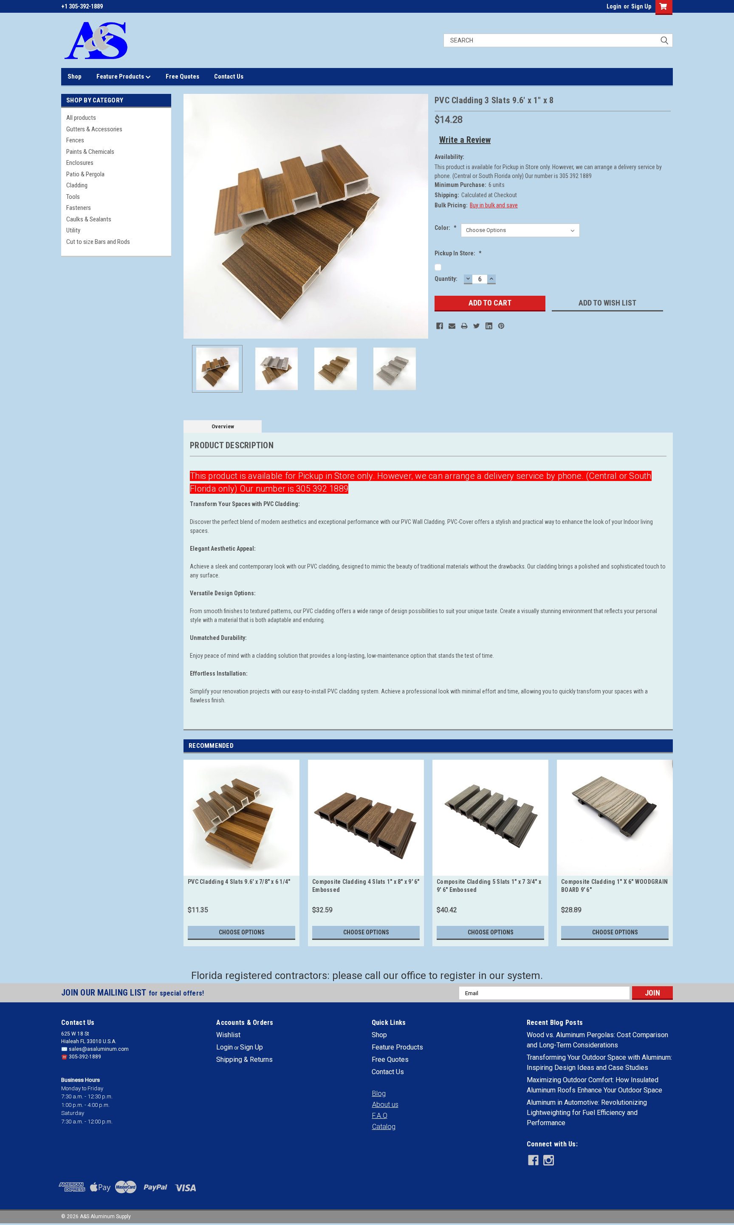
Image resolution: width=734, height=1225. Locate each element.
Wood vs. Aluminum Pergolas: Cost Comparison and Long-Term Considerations (597, 1040)
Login (614, 6)
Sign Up (641, 6)
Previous (192, 216)
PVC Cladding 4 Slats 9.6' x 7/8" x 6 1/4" (239, 881)
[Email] (452, 326)
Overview (223, 426)
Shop (75, 76)
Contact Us (228, 76)
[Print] (464, 326)
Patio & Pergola (85, 174)
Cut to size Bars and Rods (98, 242)
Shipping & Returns (244, 1059)
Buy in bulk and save (494, 205)
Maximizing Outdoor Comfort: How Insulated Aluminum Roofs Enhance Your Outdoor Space (594, 1085)
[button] (379, 1093)
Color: (446, 227)
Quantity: (446, 278)
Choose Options (242, 932)
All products (81, 118)
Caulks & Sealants (88, 219)
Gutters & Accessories (94, 129)
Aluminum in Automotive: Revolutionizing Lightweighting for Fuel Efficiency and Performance (587, 1112)
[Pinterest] (501, 326)
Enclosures (79, 163)
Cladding (77, 185)
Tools (73, 197)
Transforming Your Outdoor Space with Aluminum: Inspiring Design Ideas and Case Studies (599, 1062)
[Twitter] (476, 326)
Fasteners (78, 208)
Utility (73, 230)
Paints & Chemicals (90, 152)
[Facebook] (439, 326)
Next (419, 216)
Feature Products (120, 76)
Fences (75, 140)
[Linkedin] (489, 326)
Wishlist (228, 1035)
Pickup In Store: (458, 253)
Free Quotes (182, 76)
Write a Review (465, 140)
